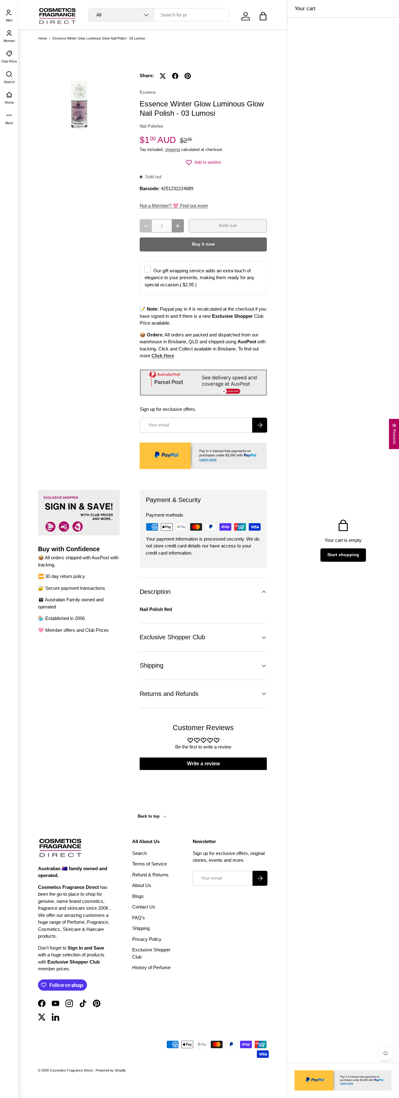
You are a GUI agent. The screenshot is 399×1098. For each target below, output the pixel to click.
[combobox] (159, 14)
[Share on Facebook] (175, 76)
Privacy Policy (146, 939)
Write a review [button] (203, 763)
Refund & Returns (150, 874)
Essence (148, 92)
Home (42, 38)
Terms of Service (149, 863)
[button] (263, 16)
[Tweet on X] (162, 76)
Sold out (228, 225)
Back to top (149, 816)
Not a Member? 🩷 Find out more (174, 205)
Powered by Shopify (111, 1070)
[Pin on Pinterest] (187, 76)
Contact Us (143, 906)
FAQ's (138, 917)
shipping (172, 149)
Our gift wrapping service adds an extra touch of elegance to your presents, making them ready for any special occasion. (199, 277)
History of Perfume (151, 967)
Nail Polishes (151, 126)
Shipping (141, 928)
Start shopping (343, 554)
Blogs (138, 896)
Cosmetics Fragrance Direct (72, 1070)
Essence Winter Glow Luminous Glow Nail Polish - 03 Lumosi (99, 38)
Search (139, 853)
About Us (141, 885)
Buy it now (203, 244)
